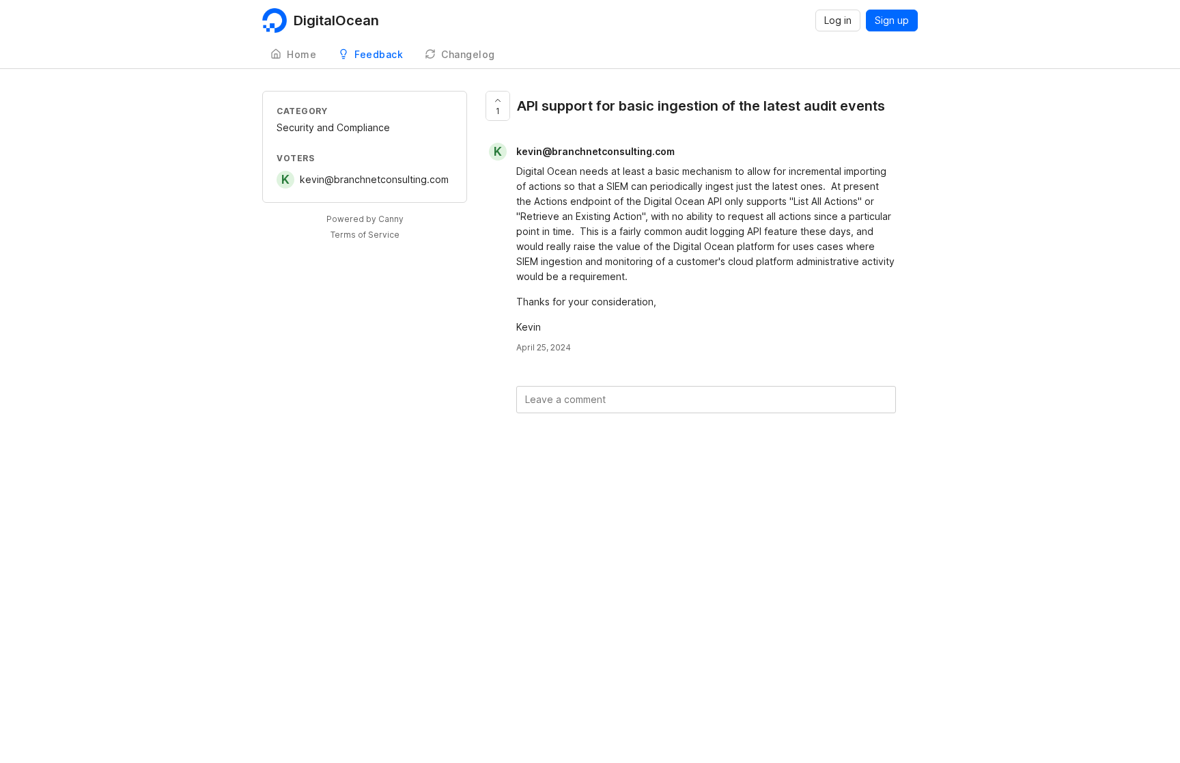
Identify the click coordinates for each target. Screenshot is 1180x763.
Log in (838, 20)
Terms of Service (365, 235)
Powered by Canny (365, 219)
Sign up (892, 20)
